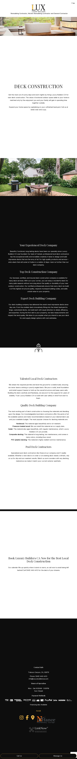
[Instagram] (21, 717)
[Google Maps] (32, 717)
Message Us (57, 756)
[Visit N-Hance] (46, 718)
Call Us (19, 756)
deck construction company (46, 278)
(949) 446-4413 (41, 676)
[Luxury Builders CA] (38, 7)
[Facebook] (27, 717)
